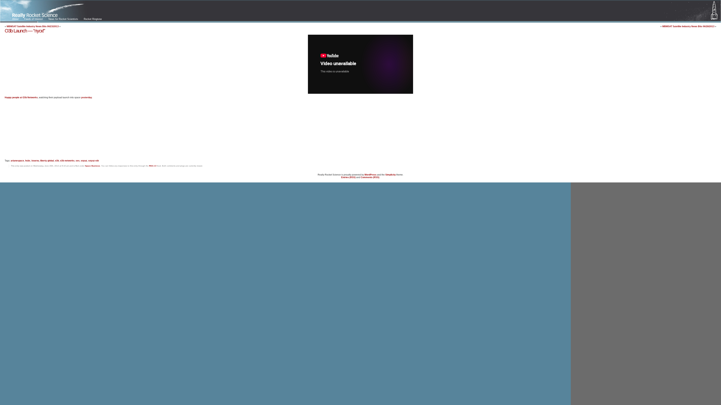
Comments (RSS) (370, 177)
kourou (35, 160)
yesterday (86, 97)
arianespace (17, 160)
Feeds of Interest (33, 19)
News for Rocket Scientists (63, 19)
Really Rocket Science (44, 11)
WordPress (370, 174)
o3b (57, 160)
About (15, 19)
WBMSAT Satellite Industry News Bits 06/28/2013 (688, 26)
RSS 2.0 (152, 166)
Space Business (92, 166)
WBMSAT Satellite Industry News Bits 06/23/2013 (33, 26)
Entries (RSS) (348, 177)
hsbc (27, 160)
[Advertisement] (36, 130)
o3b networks (67, 160)
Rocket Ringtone (93, 19)
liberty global (47, 160)
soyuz (84, 160)
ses (78, 160)
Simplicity (390, 174)
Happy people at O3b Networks (21, 97)
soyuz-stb (93, 160)
